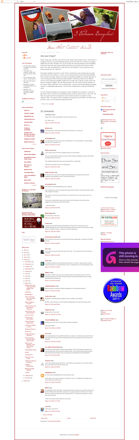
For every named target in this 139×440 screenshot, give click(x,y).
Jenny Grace (49, 296)
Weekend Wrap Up (30, 329)
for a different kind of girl (52, 347)
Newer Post (44, 418)
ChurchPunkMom (50, 320)
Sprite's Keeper (49, 172)
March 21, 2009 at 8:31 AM (52, 411)
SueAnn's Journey (29, 183)
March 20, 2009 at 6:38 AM (52, 243)
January (27, 378)
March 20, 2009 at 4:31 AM (52, 145)
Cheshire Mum (28, 122)
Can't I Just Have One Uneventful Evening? (30, 298)
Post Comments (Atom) (54, 421)
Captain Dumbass (50, 286)
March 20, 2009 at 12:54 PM (53, 341)
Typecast (26, 110)
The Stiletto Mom (29, 172)
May (26, 278)
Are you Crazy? (29, 315)
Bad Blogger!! (29, 294)
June (26, 276)
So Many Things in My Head (30, 334)
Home (69, 418)
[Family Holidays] (109, 231)
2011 (25, 255)
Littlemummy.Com (29, 119)
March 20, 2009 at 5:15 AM (52, 167)
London (27, 372)
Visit (107, 207)
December (28, 261)
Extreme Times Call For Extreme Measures (30, 307)
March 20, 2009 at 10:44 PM (53, 382)
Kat (26, 55)
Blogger (77, 435)
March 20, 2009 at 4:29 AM (52, 133)
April (26, 281)
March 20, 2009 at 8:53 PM (52, 355)
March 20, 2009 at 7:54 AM (52, 267)
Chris (46, 260)
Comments (106, 101)
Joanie (47, 223)
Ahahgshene (49, 372)
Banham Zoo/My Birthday (29, 369)
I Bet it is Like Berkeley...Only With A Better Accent (30, 345)
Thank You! (28, 331)
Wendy (47, 128)
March (27, 283)
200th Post (28, 292)
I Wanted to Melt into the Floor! (30, 361)
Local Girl (28, 58)
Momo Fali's (27, 180)
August (27, 271)
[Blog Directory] (105, 314)
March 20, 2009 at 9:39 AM (52, 280)
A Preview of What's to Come (30, 326)
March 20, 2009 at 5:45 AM (52, 207)
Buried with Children (30, 154)
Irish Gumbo (27, 162)
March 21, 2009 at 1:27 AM (52, 401)
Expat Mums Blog (108, 114)
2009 (25, 259)
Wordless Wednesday (29, 365)
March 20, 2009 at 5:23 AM (52, 178)
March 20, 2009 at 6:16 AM (52, 218)
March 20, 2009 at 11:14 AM (52, 314)
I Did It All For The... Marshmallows (30, 312)
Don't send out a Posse (29, 357)
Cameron (47, 360)
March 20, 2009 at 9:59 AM (52, 304)
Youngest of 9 (29, 354)
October (27, 266)
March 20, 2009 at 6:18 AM (52, 231)
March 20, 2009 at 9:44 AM (52, 291)
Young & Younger (29, 113)
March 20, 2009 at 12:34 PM (53, 328)
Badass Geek (49, 150)
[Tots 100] (109, 226)
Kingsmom (48, 310)
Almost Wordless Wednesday (29, 322)
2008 (25, 381)
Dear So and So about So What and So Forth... (30, 339)
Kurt (46, 249)
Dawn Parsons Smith (51, 237)
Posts (104, 98)
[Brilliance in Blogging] (106, 148)
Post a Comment (47, 415)
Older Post (93, 418)
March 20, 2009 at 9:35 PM (52, 367)
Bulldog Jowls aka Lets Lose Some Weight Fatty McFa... (30, 287)
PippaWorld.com (29, 116)
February (28, 375)
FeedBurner (112, 88)
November (28, 264)
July (26, 273)
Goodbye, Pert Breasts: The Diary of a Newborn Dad (29, 134)
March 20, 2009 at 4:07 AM (52, 123)
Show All (34, 144)
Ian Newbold (48, 138)
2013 (25, 250)
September (28, 269)
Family (27, 352)
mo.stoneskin (49, 184)
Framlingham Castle (30, 350)
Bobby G (47, 272)
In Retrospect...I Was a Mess (29, 318)
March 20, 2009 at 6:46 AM (52, 255)
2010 (25, 257)
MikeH (47, 388)
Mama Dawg (48, 213)
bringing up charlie (29, 139)
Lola (46, 406)
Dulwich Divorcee (29, 142)
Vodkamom (27, 151)
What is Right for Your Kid (29, 303)
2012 (25, 252)
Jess (46, 333)
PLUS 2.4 (26, 125)
